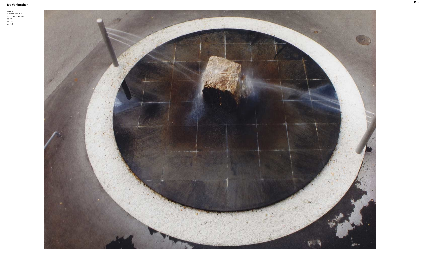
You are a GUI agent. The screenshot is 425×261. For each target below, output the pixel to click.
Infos (9, 19)
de (418, 2)
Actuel (10, 24)
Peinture (10, 11)
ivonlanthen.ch (18, 4)
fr (415, 2)
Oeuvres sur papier (15, 14)
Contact (10, 21)
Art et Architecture (15, 16)
